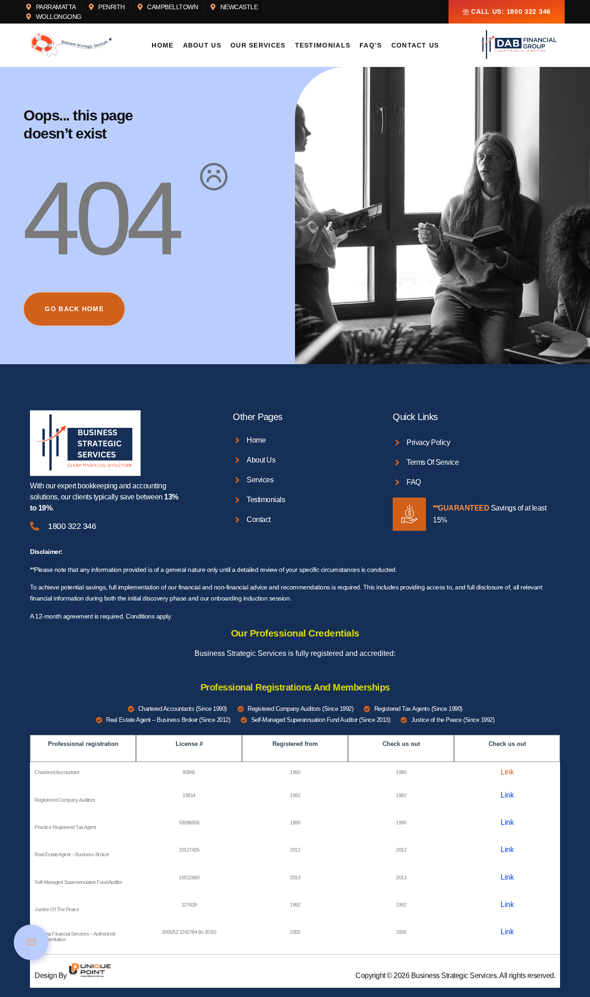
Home (162, 45)
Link (507, 772)
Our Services (258, 45)
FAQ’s (371, 45)
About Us (202, 45)
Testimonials (323, 45)
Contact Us (415, 45)
